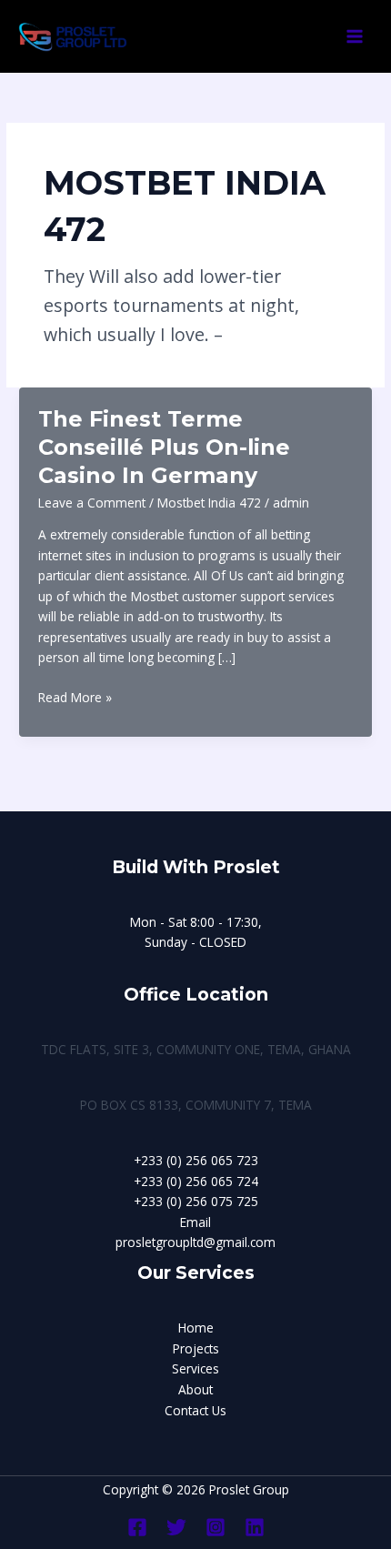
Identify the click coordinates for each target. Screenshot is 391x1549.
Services (195, 1368)
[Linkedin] (255, 1527)
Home (196, 1327)
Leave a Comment (91, 502)
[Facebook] (137, 1527)
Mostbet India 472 (209, 502)
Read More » (75, 698)
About (195, 1389)
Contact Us (195, 1410)
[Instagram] (216, 1527)
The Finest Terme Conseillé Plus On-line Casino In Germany (164, 447)
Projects (196, 1348)
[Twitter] (176, 1527)
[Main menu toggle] (355, 36)
